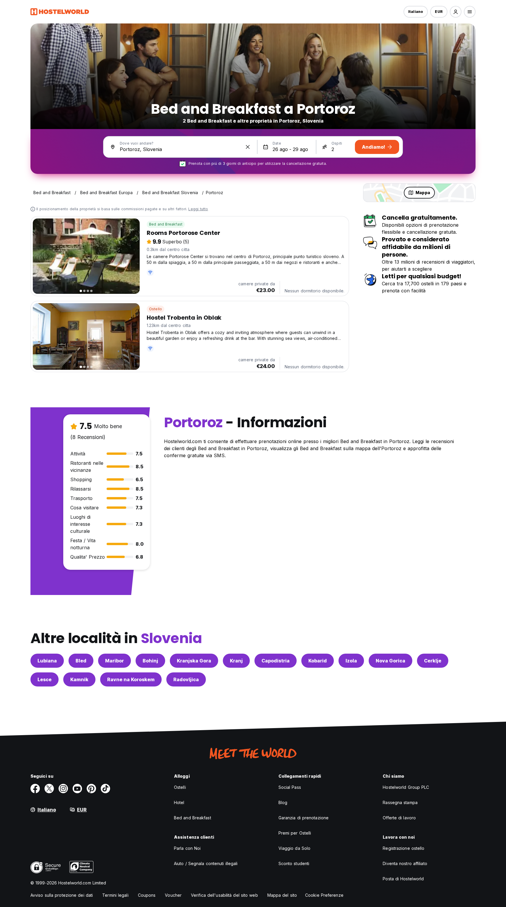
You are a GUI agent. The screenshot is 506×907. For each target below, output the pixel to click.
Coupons (147, 895)
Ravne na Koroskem (131, 679)
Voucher (173, 895)
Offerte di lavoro (399, 817)
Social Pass (289, 787)
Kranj (236, 661)
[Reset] (248, 147)
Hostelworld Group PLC (406, 787)
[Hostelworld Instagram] (63, 788)
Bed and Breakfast (165, 224)
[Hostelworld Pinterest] (91, 788)
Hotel (179, 802)
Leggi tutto (198, 209)
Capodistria (275, 661)
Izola (351, 661)
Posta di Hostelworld (403, 878)
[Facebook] (35, 788)
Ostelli (180, 787)
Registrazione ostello (403, 848)
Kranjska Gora (194, 661)
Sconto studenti (294, 863)
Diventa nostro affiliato (405, 863)
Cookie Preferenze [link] (324, 895)
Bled (81, 661)
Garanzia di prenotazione (303, 817)
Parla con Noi (187, 848)
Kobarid (317, 661)
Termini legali (115, 895)
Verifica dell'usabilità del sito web (224, 895)
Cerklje (432, 661)
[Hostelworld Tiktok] (105, 788)
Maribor (114, 661)
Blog (282, 802)
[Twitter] (49, 788)
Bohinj (150, 661)
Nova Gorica (390, 661)
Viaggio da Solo (294, 848)
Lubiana (47, 661)
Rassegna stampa (400, 802)
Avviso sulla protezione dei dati (61, 895)
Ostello (155, 309)
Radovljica (186, 679)
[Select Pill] (455, 12)
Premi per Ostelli (294, 832)
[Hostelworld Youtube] (77, 788)
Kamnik (79, 679)
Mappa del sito (282, 895)
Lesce (44, 679)
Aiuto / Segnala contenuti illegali (205, 863)
